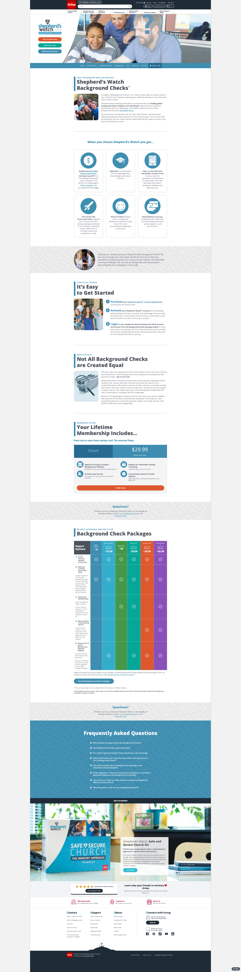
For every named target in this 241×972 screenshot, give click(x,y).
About (155, 2)
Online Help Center (96, 916)
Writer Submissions (120, 935)
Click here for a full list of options (122, 675)
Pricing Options (119, 65)
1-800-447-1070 (120, 516)
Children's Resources (101, 11)
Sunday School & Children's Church (88, 11)
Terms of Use (147, 955)
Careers (116, 931)
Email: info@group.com (74, 920)
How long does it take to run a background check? (116, 787)
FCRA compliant (86, 185)
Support (148, 2)
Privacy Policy (135, 955)
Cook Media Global (88, 956)
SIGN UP (153, 922)
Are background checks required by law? (111, 748)
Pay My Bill (93, 927)
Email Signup (140, 2)
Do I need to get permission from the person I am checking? (120, 753)
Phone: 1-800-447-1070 (74, 916)
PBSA (96, 188)
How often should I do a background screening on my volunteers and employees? (117, 766)
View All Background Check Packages (94, 681)
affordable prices (126, 110)
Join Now (144, 65)
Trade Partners (95, 935)
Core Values (118, 924)
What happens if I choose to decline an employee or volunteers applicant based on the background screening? (122, 773)
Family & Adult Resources (133, 11)
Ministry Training (149, 12)
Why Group (117, 927)
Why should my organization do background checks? (117, 743)
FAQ (127, 65)
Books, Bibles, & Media (165, 11)
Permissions (94, 924)
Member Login (50, 45)
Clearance (171, 2)
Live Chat (70, 924)
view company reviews (94, 891)
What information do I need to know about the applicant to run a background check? (120, 759)
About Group (118, 916)
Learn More (130, 870)
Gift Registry (162, 2)
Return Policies (95, 920)
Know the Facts (91, 65)
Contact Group (72, 927)
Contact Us (135, 65)
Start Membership (50, 39)
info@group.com (130, 513)
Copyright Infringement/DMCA (163, 955)
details (98, 2)
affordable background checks (89, 172)
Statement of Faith (120, 920)
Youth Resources (119, 12)
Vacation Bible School (72, 11)
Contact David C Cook (74, 931)
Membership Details (51, 51)
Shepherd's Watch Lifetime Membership (144, 302)
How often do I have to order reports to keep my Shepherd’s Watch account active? (120, 781)
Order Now (120, 488)
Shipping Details (95, 931)
